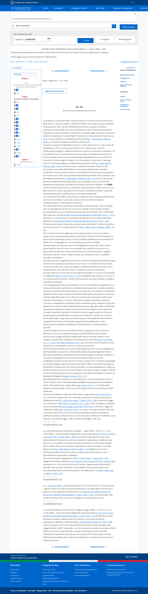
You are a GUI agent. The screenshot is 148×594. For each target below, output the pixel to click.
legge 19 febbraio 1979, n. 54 (70, 409)
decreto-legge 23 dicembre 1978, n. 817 (77, 406)
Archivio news (15, 569)
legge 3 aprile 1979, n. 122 (87, 385)
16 (19, 145)
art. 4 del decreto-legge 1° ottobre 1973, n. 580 (78, 400)
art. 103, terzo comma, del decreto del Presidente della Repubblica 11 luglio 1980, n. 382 (78, 514)
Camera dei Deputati (81, 572)
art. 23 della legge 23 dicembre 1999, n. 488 (94, 522)
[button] (49, 39)
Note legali (32, 590)
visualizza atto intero (129, 61)
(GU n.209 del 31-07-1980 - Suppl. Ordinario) (29, 61)
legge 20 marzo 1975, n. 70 (67, 275)
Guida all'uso (14, 575)
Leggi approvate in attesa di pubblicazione (56, 581)
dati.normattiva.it (80, 590)
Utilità (44, 584)
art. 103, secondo (75, 461)
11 (19, 128)
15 (19, 142)
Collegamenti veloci (17, 578)
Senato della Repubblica (82, 575)
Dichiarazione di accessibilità (63, 590)
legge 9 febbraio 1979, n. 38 (72, 342)
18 (19, 152)
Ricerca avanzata (128, 27)
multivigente (126, 39)
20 (19, 164)
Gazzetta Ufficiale (48, 575)
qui (50, 18)
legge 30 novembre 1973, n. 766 (75, 403)
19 (19, 156)
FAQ (50, 590)
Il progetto (14, 572)
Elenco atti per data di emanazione (53, 572)
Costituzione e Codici (49, 569)
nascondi (17, 67)
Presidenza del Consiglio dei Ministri (86, 569)
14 (19, 139)
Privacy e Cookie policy (19, 590)
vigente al (19, 39)
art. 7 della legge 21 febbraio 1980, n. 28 (79, 178)
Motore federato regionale (51, 578)
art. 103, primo (101, 433)
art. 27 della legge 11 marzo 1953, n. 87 (92, 458)
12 (19, 132)
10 (19, 125)
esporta (122, 96)
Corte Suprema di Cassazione (116, 569)
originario (106, 39)
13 (19, 135)
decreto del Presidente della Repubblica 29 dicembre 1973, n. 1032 (82, 221)
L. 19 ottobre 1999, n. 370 (56, 485)
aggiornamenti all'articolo (54, 91)
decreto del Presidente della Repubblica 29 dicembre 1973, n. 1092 (87, 215)
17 (19, 149)
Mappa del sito (42, 590)
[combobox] (63, 25)
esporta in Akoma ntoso (125, 100)
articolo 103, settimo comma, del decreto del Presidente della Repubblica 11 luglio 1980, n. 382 (77, 493)
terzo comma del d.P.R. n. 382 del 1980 (99, 461)
